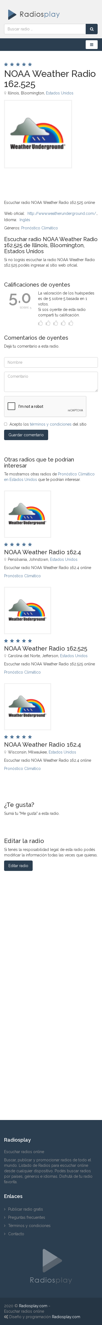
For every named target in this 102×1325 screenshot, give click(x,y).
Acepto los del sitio (48, 424)
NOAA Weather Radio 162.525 (45, 648)
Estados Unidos (59, 93)
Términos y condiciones (29, 1225)
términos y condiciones (51, 424)
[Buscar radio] (92, 29)
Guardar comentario (26, 435)
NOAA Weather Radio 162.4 (42, 552)
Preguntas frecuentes (26, 1217)
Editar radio (18, 866)
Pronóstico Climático (39, 228)
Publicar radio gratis (25, 1209)
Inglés (25, 220)
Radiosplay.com (33, 1306)
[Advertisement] (31, 180)
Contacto (16, 1234)
